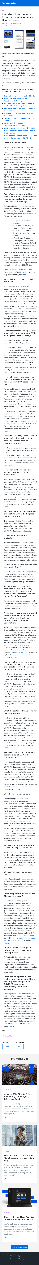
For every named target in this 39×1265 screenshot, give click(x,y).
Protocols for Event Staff (14, 126)
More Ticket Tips (19, 1247)
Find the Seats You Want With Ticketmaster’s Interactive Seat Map (19, 1158)
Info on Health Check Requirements (19, 103)
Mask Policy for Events (13, 123)
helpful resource (13, 502)
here (25, 275)
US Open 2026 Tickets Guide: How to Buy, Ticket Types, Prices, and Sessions (18, 1096)
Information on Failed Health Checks (19, 128)
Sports (7, 1090)
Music (4, 10)
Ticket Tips (8, 1036)
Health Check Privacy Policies (16, 106)
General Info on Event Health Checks (19, 96)
